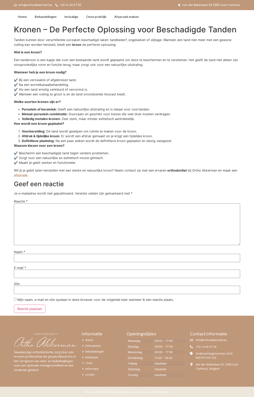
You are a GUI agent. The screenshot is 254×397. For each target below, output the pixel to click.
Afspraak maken (126, 16)
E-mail (20, 267)
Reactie (21, 201)
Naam (19, 251)
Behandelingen (46, 16)
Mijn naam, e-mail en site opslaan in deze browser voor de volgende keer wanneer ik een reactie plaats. (95, 299)
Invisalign (71, 16)
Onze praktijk (96, 16)
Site (17, 283)
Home (22, 16)
